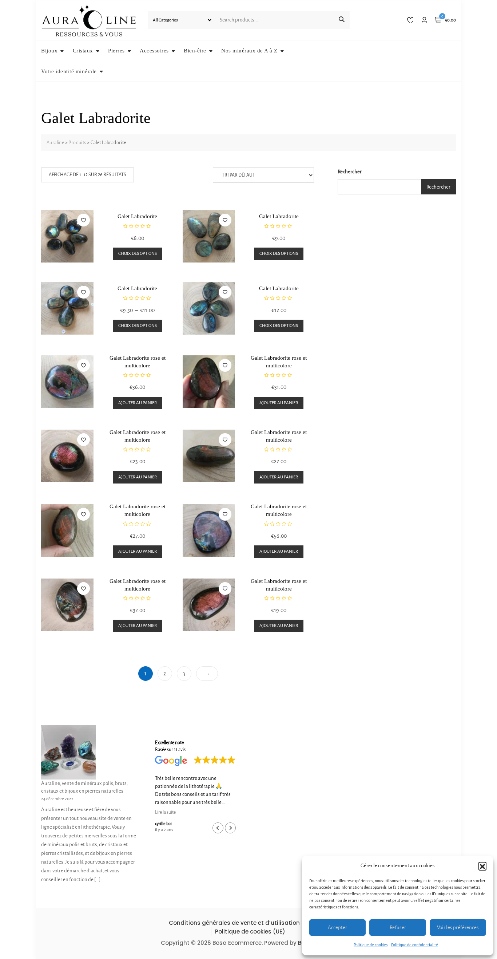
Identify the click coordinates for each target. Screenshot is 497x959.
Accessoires (154, 51)
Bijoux (49, 51)
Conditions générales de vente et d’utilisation (234, 923)
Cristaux (83, 51)
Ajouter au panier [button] (137, 402)
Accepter (337, 927)
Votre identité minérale (69, 71)
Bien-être (195, 51)
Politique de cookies (370, 945)
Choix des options (137, 253)
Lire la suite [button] (165, 812)
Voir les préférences (458, 927)
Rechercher (350, 171)
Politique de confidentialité (414, 945)
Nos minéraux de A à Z (249, 51)
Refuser (398, 927)
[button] (482, 865)
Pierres (116, 51)
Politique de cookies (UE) (250, 931)
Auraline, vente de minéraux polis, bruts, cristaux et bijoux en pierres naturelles (84, 787)
